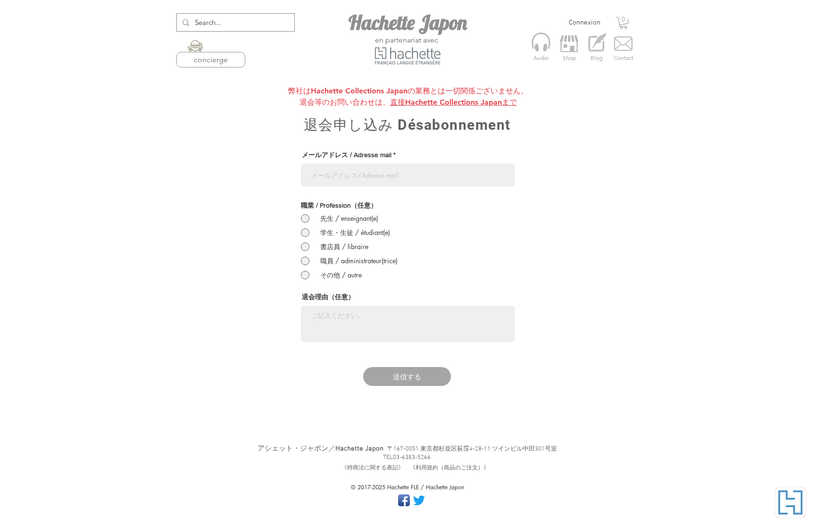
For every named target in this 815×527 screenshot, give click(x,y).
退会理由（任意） (328, 296)
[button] (623, 23)
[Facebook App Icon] (404, 500)
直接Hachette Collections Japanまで (453, 102)
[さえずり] (419, 500)
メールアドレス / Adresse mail (346, 154)
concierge (211, 59)
